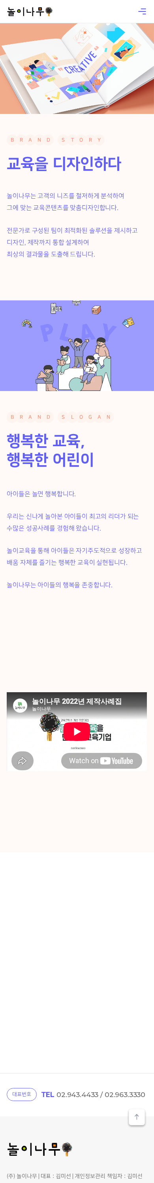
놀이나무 (30, 11)
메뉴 (142, 11)
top (136, 1118)
